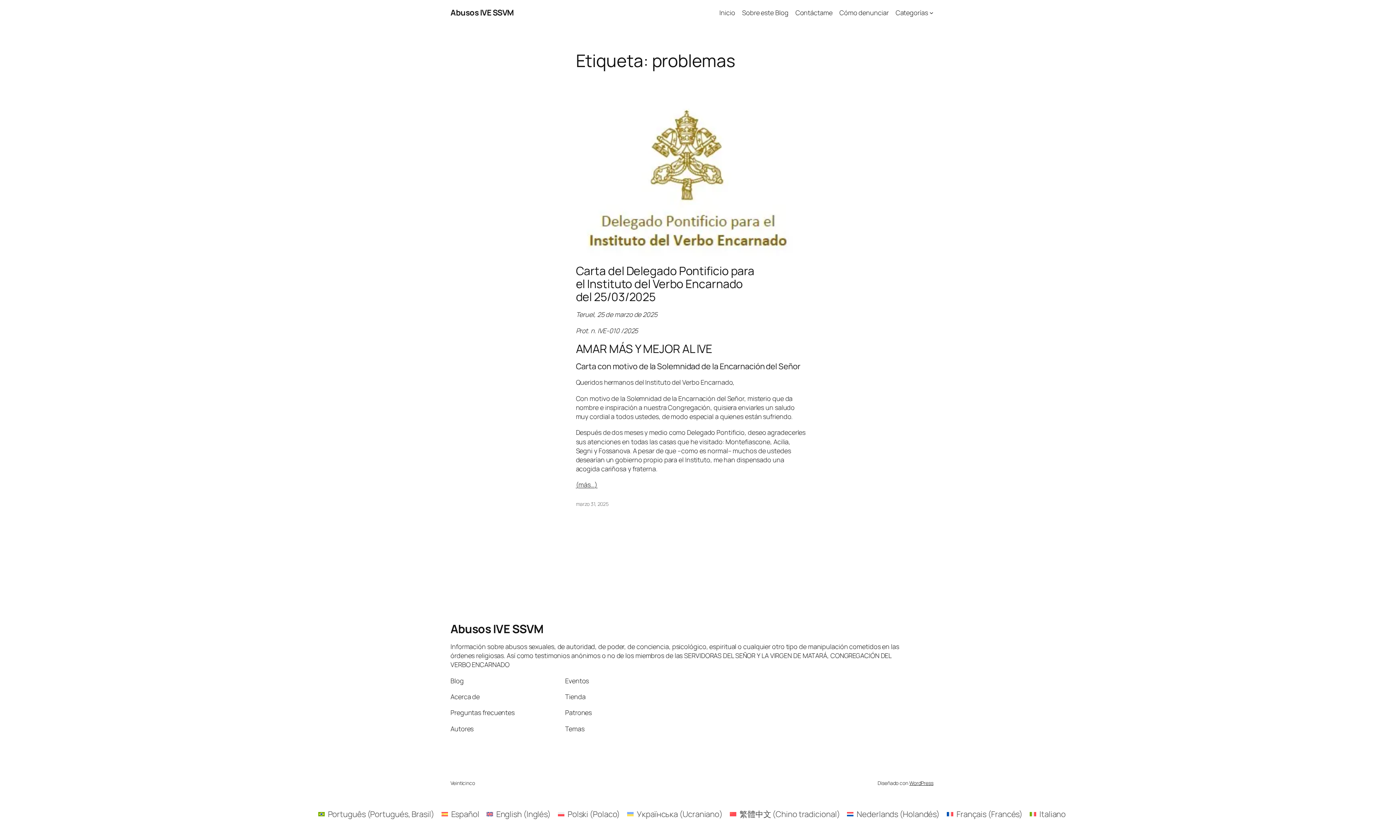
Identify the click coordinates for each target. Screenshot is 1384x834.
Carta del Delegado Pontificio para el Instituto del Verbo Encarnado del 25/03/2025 (665, 283)
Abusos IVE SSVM (482, 12)
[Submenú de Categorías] (931, 13)
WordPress (921, 783)
